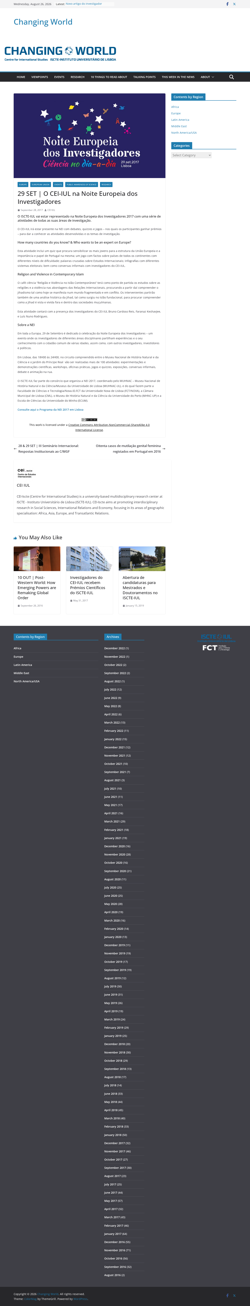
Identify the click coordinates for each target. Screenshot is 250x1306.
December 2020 (114, 846)
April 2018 (111, 1110)
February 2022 (113, 731)
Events (59, 77)
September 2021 (115, 772)
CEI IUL (51, 210)
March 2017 (112, 1217)
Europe (23, 184)
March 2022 (112, 722)
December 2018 (114, 1044)
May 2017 (110, 1201)
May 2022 (110, 706)
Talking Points (144, 77)
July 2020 (110, 887)
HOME (21, 77)
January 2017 (112, 1234)
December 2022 (114, 648)
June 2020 (110, 896)
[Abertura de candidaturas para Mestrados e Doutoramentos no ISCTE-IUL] (142, 549)
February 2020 (113, 929)
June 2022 (110, 698)
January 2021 (112, 838)
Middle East (179, 126)
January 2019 (112, 1036)
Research (78, 77)
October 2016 (113, 1258)
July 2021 (110, 788)
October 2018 (113, 1060)
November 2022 (114, 656)
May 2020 (110, 904)
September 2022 (115, 673)
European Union (40, 184)
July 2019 (110, 986)
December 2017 (114, 1143)
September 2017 (115, 1168)
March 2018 (112, 1118)
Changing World (43, 21)
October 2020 (113, 862)
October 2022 (113, 665)
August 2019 (112, 978)
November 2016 (114, 1250)
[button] (212, 77)
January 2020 (112, 937)
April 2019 (111, 1011)
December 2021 (114, 747)
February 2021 (113, 830)
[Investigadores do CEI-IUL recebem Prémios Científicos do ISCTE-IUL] (89, 549)
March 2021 (112, 821)
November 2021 (114, 755)
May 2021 (110, 805)
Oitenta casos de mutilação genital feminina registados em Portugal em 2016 (128, 449)
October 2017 (113, 1159)
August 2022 (112, 681)
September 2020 (115, 871)
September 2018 (115, 1069)
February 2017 (113, 1225)
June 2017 (110, 1192)
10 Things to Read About (109, 77)
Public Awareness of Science (81, 184)
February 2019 (113, 1027)
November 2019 (114, 953)
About (205, 77)
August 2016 (112, 1275)
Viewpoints (39, 77)
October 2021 (113, 764)
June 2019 (110, 994)
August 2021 (112, 780)
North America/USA (184, 132)
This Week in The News (178, 77)
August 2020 (112, 879)
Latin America (180, 120)
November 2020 (114, 854)
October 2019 (113, 962)
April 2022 (111, 714)
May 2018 (110, 1102)
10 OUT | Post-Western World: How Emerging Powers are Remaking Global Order (37, 587)
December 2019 (114, 945)
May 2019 (110, 1003)
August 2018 (112, 1077)
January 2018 (112, 1135)
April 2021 (111, 813)
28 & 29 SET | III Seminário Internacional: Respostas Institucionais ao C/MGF (48, 449)
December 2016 (114, 1242)
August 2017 (112, 1176)
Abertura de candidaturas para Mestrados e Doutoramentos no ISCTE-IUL (140, 587)
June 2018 (110, 1093)
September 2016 (115, 1267)
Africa (175, 107)
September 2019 (115, 970)
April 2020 (111, 912)
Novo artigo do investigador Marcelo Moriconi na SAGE (84, 6)
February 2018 (113, 1126)
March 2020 (112, 920)
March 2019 (112, 1019)
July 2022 (110, 689)
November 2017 (114, 1151)
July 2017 (110, 1184)
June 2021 (110, 797)
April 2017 (111, 1209)
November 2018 (114, 1052)
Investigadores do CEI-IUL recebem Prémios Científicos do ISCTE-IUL (87, 585)
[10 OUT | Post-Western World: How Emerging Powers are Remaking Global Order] (37, 549)
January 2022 (112, 739)
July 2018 (110, 1085)
